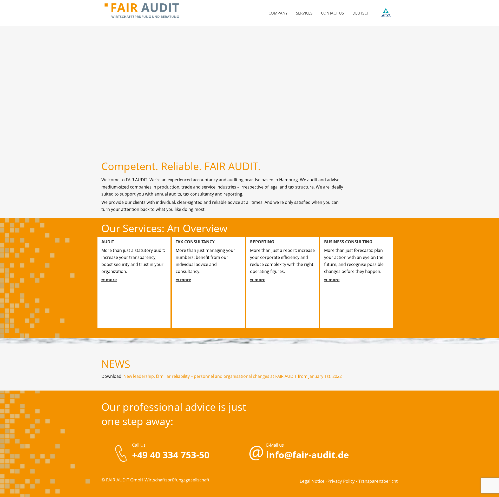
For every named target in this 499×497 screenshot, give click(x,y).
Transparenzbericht (378, 481)
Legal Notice (312, 481)
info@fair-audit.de (307, 455)
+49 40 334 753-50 (170, 455)
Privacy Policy (341, 481)
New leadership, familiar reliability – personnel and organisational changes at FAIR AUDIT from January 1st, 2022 (232, 376)
